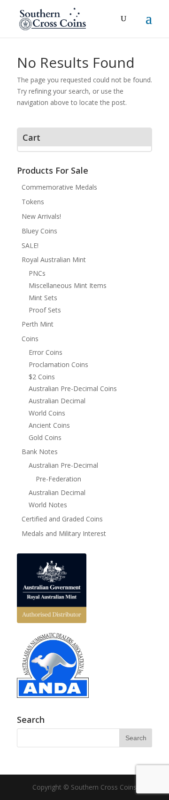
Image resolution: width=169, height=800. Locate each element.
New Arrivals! (41, 216)
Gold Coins (45, 437)
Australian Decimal (57, 400)
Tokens (33, 201)
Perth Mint (38, 324)
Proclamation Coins (58, 364)
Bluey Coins (39, 230)
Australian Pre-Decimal (63, 465)
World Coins (47, 412)
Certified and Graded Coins (62, 518)
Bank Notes (40, 451)
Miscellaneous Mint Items (68, 285)
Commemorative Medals (59, 187)
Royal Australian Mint (54, 259)
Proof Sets (45, 309)
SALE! (30, 245)
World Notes (48, 504)
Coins (30, 338)
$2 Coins (42, 376)
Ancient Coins (49, 425)
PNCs (37, 273)
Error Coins (45, 352)
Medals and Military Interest (64, 533)
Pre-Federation (58, 478)
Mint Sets (43, 297)
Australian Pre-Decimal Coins (73, 388)
